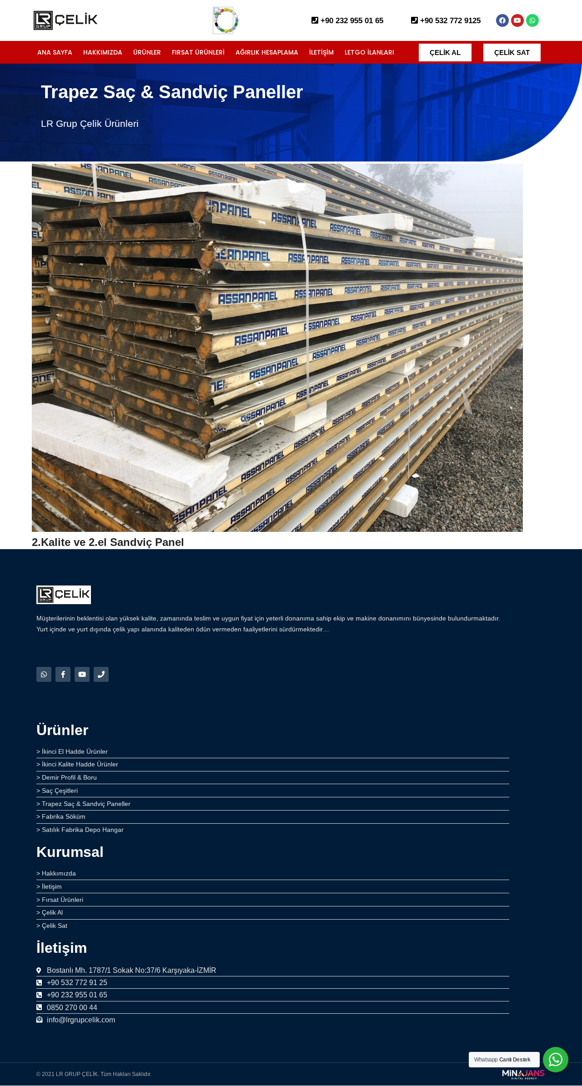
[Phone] (101, 674)
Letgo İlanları (369, 52)
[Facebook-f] (62, 674)
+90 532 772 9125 (449, 20)
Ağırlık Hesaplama (267, 52)
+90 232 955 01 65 (350, 20)
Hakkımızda (102, 52)
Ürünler (147, 52)
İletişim (321, 52)
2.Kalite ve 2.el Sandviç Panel (108, 542)
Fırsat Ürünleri (198, 52)
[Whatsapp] (532, 20)
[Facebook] (502, 20)
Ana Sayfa (54, 52)
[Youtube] (517, 20)
